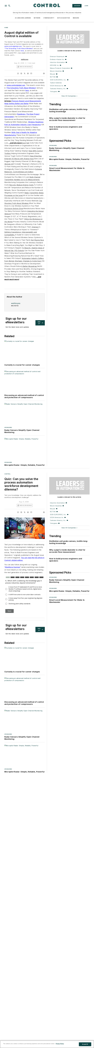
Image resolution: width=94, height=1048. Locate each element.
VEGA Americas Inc (57, 86)
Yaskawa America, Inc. (58, 88)
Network (37, 18)
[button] (5, 5)
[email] (31, 73)
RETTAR (53, 77)
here (22, 51)
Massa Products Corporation (60, 68)
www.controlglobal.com (13, 46)
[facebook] (18, 73)
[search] (9, 5)
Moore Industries (56, 71)
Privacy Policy (60, 1043)
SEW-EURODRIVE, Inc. (58, 80)
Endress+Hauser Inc (57, 59)
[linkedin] (21, 73)
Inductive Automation (57, 62)
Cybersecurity (48, 18)
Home (6, 27)
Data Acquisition (63, 18)
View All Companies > (69, 96)
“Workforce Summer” (12, 567)
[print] (44, 73)
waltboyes (24, 59)
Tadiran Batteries (56, 83)
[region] (47, 1044)
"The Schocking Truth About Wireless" (18, 48)
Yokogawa (53, 91)
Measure (76, 18)
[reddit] (28, 73)
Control (7, 474)
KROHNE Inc (54, 65)
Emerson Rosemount (57, 56)
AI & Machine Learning (23, 18)
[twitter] (25, 73)
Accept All (85, 1044)
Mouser (52, 74)
